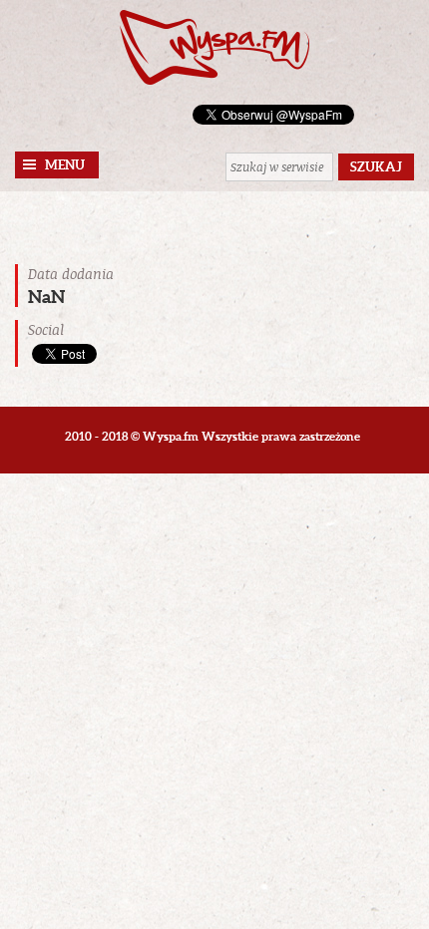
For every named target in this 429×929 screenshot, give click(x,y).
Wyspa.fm (214, 47)
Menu (65, 164)
